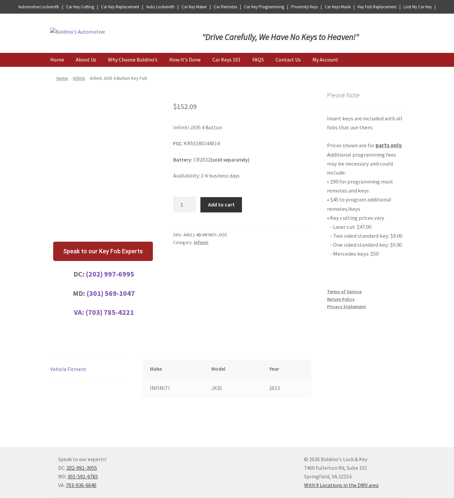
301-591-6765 (82, 476)
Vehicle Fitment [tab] (68, 369)
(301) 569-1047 (110, 293)
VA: (79, 312)
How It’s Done (185, 59)
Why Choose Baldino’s (133, 59)
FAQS (258, 59)
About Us (86, 59)
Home (57, 59)
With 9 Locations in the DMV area (341, 485)
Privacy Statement (346, 307)
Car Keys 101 (226, 59)
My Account (325, 59)
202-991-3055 (81, 467)
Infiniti (79, 78)
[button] (103, 251)
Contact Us (288, 59)
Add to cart (221, 204)
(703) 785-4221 (109, 312)
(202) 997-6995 (110, 274)
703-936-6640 (81, 485)
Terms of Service (344, 292)
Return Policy (341, 299)
